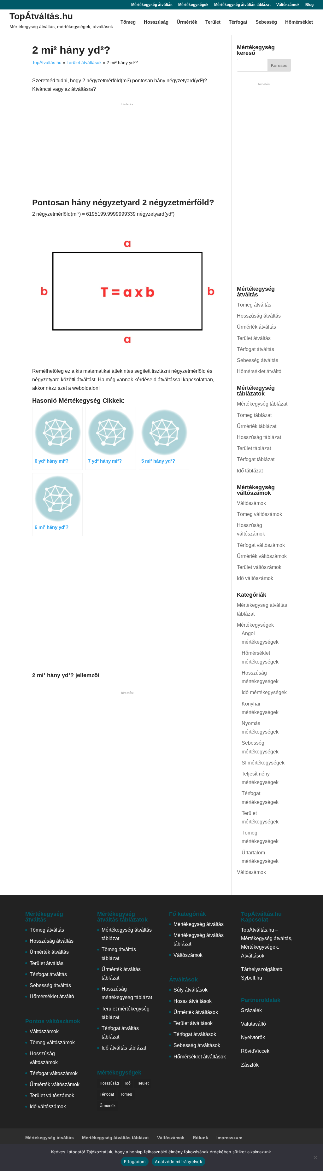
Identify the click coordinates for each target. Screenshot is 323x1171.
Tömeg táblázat (254, 415)
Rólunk (200, 1137)
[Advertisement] (127, 152)
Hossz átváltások (192, 1001)
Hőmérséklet (299, 22)
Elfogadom (134, 1161)
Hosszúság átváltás (259, 316)
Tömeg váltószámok (259, 514)
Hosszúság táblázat (259, 437)
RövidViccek (255, 1051)
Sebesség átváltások (196, 1045)
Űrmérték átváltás (256, 327)
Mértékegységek (193, 5)
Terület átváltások (84, 62)
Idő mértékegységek (264, 692)
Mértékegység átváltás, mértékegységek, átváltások (61, 26)
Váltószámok (288, 5)
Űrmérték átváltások (195, 1012)
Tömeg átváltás (254, 304)
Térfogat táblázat (255, 459)
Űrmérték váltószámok (262, 556)
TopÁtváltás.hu (41, 16)
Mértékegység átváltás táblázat (242, 5)
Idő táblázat (250, 470)
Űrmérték (187, 22)
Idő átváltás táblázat (124, 1048)
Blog (309, 5)
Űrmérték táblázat (256, 426)
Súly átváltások (190, 989)
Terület (212, 22)
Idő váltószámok (255, 578)
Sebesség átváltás (257, 360)
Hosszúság (156, 22)
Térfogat (238, 22)
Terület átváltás (254, 338)
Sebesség (266, 22)
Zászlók (250, 1065)
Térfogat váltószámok (261, 545)
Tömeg (128, 22)
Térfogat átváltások (194, 1034)
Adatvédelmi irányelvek (178, 1161)
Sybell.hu (251, 978)
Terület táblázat (254, 448)
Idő (128, 1083)
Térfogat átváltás (255, 349)
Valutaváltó (253, 1024)
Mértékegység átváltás (152, 5)
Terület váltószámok (259, 567)
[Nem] (315, 1157)
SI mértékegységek (263, 762)
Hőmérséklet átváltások (199, 1056)
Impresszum (229, 1137)
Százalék (251, 1010)
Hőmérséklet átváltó (259, 371)
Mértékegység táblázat (262, 404)
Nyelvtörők (253, 1037)
